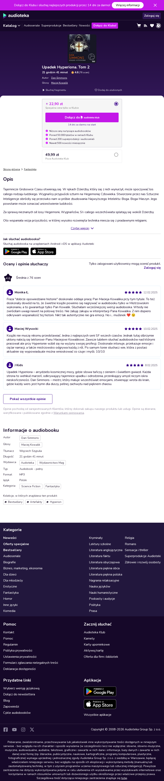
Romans (130, 544)
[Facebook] (5, 729)
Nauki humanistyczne (103, 593)
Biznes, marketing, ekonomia (22, 568)
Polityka (94, 605)
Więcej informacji (128, 5)
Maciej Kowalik (59, 82)
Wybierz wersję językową (21, 688)
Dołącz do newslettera (19, 694)
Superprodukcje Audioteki (143, 556)
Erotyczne (10, 586)
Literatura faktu (99, 556)
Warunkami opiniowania (68, 413)
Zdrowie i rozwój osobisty (143, 562)
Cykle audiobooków (17, 713)
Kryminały (96, 538)
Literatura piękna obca (104, 568)
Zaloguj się (151, 16)
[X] (32, 729)
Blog (6, 700)
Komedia (9, 611)
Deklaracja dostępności (19, 669)
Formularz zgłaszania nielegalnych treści (30, 663)
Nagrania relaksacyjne (104, 580)
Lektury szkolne (100, 544)
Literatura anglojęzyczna (105, 550)
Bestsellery (70, 25)
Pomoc (8, 638)
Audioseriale (32, 25)
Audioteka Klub (94, 632)
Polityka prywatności (17, 650)
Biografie (9, 562)
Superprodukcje (51, 25)
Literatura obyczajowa (104, 562)
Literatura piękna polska (105, 574)
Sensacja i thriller (136, 550)
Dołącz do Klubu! (104, 25)
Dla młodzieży (13, 580)
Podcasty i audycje (102, 599)
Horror (7, 599)
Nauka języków (99, 586)
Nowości (84, 25)
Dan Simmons (59, 77)
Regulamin (10, 644)
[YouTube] (14, 729)
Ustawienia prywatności (19, 657)
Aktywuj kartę (94, 650)
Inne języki (10, 605)
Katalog (10, 25)
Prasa (93, 611)
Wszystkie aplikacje (97, 715)
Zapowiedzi (11, 706)
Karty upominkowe (97, 644)
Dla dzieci (9, 574)
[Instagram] (23, 729)
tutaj (124, 778)
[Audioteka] (16, 15)
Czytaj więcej (80, 228)
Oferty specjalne (16, 544)
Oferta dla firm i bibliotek (101, 657)
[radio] (82, 105)
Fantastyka (30, 169)
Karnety (89, 638)
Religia (129, 538)
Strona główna (11, 169)
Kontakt (8, 632)
